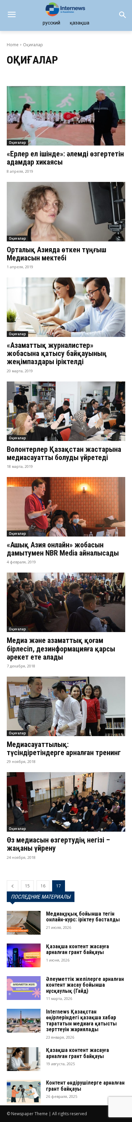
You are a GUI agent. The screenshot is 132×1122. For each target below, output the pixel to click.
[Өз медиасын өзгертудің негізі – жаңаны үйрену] (66, 802)
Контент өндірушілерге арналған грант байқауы (85, 1086)
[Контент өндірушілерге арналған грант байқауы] (24, 1092)
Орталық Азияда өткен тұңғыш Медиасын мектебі (56, 253)
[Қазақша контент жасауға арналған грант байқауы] (24, 955)
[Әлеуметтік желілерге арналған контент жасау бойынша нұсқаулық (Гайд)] (24, 988)
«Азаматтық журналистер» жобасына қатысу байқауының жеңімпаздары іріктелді (57, 353)
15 (27, 886)
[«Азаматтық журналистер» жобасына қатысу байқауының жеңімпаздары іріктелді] (66, 307)
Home (13, 45)
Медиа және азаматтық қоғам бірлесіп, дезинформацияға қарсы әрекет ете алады (61, 648)
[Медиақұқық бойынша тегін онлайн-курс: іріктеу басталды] (24, 923)
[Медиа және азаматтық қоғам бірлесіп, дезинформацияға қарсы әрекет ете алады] (66, 602)
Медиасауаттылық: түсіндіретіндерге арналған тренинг (64, 748)
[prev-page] (12, 885)
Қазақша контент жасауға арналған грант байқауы (77, 949)
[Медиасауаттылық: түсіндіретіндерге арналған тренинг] (66, 706)
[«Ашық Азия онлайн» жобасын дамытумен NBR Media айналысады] (66, 507)
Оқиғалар (17, 142)
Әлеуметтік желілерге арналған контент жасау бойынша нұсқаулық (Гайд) (85, 985)
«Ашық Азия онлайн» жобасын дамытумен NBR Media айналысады (63, 549)
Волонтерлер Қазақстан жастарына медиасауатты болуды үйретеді (64, 453)
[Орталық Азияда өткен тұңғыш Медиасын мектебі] (66, 211)
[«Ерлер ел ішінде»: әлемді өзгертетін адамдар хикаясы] (66, 116)
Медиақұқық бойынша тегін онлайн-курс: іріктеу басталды (83, 917)
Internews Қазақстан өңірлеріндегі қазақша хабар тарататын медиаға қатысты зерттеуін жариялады (81, 1020)
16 (43, 886)
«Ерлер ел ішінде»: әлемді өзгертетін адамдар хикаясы (65, 158)
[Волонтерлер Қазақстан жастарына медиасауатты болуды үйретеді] (66, 411)
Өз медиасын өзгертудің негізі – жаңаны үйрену (58, 844)
